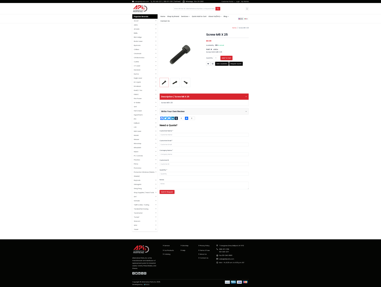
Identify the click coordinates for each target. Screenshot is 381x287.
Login (238, 1)
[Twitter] (136, 273)
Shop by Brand (173, 16)
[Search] (217, 8)
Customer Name (166, 131)
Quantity (209, 58)
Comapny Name (166, 150)
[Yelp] (142, 273)
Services (184, 16)
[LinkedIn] (139, 273)
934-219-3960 (199, 1)
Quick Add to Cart (199, 16)
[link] (227, 1)
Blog (225, 16)
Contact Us (165, 21)
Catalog (167, 254)
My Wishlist (245, 1)
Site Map (185, 246)
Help (183, 250)
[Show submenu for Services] (189, 16)
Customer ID (164, 160)
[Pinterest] (145, 273)
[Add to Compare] (213, 64)
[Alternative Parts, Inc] (141, 249)
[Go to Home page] (140, 8)
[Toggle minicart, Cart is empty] (247, 8)
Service (167, 246)
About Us (203, 254)
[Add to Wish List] (208, 64)
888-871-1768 (168, 1)
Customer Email (166, 141)
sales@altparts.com (141, 1)
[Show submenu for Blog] (228, 16)
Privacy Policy (204, 246)
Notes (162, 180)
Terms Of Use (205, 250)
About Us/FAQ (214, 16)
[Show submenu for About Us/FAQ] (221, 16)
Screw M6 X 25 (244, 28)
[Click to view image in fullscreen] (181, 54)
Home (162, 16)
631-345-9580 (225, 255)
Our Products (169, 250)
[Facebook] (133, 273)
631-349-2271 (157, 1)
